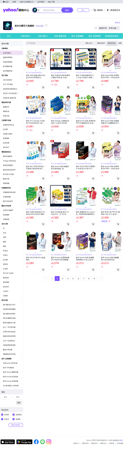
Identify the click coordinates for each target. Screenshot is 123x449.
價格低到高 (101, 43)
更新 (121, 440)
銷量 (120, 43)
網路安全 (103, 443)
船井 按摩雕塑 (95, 36)
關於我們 (85, 443)
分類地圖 (120, 443)
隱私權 (111, 443)
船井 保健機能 (77, 36)
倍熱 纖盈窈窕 (60, 36)
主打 (9, 36)
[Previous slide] (26, 59)
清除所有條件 (15, 425)
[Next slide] (44, 59)
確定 (19, 402)
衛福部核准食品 (112, 36)
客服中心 (76, 443)
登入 (83, 10)
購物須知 (94, 443)
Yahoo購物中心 (16, 10)
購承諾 (117, 22)
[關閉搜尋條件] (38, 10)
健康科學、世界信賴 (107, 28)
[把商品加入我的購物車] (43, 87)
